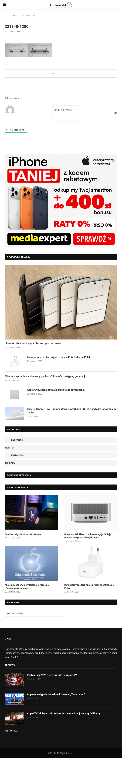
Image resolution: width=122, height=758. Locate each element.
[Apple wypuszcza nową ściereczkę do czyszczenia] (14, 394)
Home (12, 15)
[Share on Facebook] (59, 73)
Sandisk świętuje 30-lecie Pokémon (23, 534)
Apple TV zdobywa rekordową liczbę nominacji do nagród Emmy (63, 713)
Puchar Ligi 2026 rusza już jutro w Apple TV (52, 675)
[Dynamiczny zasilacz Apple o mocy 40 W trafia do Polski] (14, 362)
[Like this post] (55, 73)
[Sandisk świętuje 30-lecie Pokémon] (31, 512)
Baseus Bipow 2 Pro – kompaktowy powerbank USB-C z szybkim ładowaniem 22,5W (71, 411)
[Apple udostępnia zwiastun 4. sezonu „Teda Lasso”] (14, 699)
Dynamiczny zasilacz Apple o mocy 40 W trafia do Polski (59, 357)
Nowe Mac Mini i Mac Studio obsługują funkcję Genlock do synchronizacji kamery (87, 536)
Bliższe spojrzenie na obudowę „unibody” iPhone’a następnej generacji (45, 376)
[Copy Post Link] (63, 73)
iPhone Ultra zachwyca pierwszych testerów (33, 343)
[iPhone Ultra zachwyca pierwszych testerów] (61, 302)
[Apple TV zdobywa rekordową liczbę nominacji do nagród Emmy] (14, 718)
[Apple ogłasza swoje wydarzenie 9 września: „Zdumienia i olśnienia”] (31, 563)
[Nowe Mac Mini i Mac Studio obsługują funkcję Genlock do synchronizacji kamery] (90, 512)
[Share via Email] (67, 73)
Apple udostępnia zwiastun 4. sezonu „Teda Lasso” (56, 694)
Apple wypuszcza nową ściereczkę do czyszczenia (56, 389)
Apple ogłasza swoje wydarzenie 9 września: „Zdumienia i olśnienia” (27, 586)
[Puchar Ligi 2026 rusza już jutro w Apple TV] (14, 679)
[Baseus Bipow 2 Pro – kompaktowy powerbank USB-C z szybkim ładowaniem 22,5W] (14, 413)
